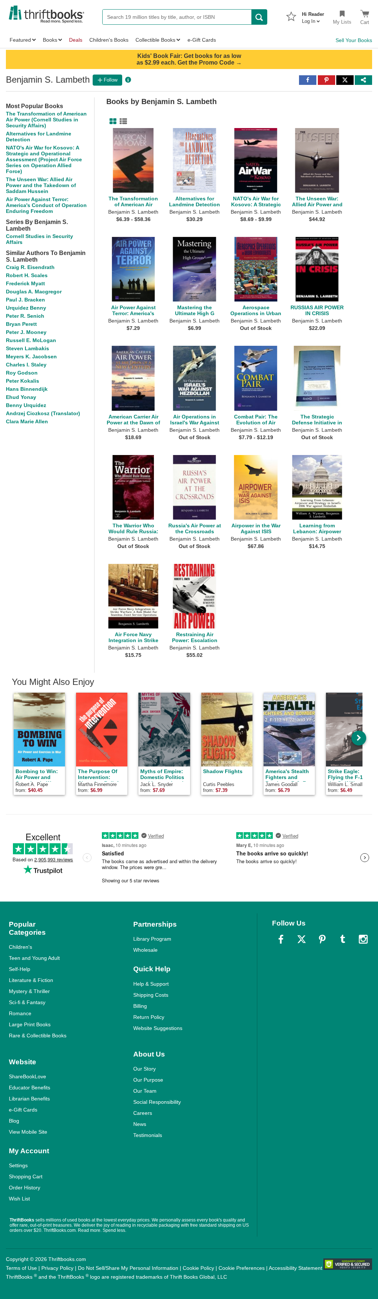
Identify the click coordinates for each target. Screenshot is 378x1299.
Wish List (19, 1199)
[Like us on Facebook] (281, 939)
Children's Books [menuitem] (108, 40)
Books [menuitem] (50, 40)
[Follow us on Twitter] (301, 939)
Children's (20, 947)
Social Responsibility (157, 1102)
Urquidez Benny (26, 308)
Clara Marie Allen (27, 421)
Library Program (152, 939)
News (139, 1124)
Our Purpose (148, 1080)
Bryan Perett (21, 324)
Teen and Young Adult (34, 958)
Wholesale (145, 950)
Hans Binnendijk (27, 389)
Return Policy (148, 1017)
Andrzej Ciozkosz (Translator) (43, 413)
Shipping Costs (150, 995)
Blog (14, 1121)
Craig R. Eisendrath (30, 267)
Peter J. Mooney (26, 332)
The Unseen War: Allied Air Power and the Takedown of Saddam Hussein (41, 185)
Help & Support (151, 984)
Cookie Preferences (242, 1268)
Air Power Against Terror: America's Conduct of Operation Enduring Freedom (46, 205)
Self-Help (19, 969)
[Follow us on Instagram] (363, 939)
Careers (142, 1113)
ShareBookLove (27, 1076)
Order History (24, 1188)
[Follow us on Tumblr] (342, 939)
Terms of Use (21, 1268)
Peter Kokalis (22, 381)
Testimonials (147, 1135)
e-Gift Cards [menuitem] (202, 40)
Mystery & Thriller (29, 991)
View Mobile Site (28, 1132)
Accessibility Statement (295, 1268)
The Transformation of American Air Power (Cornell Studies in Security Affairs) (46, 119)
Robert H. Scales (27, 275)
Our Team (145, 1091)
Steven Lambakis (27, 348)
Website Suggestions (157, 1028)
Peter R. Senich (25, 316)
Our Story (144, 1069)
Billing (140, 1006)
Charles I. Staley (26, 365)
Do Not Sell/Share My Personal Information (128, 1268)
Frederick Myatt (25, 283)
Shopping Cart (25, 1176)
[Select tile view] (122, 121)
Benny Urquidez (26, 405)
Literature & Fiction (31, 980)
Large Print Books (30, 1024)
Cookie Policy (198, 1268)
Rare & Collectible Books (37, 1035)
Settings (18, 1165)
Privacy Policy (57, 1268)
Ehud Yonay (21, 397)
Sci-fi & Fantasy (27, 1002)
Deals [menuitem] (75, 40)
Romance (20, 1013)
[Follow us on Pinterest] (322, 939)
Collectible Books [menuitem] (155, 40)
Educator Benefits (29, 1087)
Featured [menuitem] (20, 40)
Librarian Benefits (29, 1099)
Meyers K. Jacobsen (31, 356)
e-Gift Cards (23, 1110)
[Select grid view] (111, 121)
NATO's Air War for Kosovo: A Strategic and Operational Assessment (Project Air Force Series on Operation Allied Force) (44, 159)
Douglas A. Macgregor (34, 291)
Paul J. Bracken (25, 300)
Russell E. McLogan (31, 340)
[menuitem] (313, 15)
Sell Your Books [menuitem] (354, 40)
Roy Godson (22, 373)
